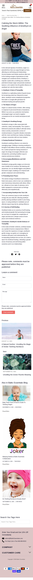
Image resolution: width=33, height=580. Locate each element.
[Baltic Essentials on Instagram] (20, 563)
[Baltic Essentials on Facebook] (15, 563)
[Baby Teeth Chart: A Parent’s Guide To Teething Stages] (16, 393)
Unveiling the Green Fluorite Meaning (17, 375)
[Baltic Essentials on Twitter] (13, 563)
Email (4, 284)
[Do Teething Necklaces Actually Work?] (16, 484)
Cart (30, 6)
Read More (6, 411)
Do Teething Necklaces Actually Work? (14, 499)
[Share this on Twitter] (16, 254)
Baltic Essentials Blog (12, 15)
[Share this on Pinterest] (19, 254)
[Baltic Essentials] (16, 7)
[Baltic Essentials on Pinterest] (18, 563)
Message (5, 291)
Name (4, 277)
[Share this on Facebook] (12, 254)
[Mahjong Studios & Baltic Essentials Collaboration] (16, 436)
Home (3, 15)
